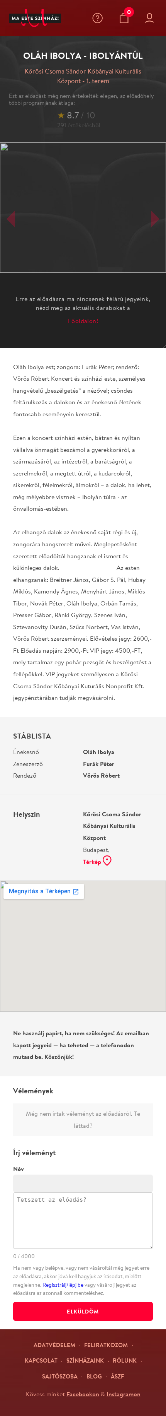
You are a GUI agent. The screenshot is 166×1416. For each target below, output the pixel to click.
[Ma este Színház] (35, 18)
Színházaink (85, 1360)
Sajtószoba (60, 1376)
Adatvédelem (54, 1345)
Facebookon (82, 1394)
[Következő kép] (155, 218)
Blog (94, 1376)
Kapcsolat (41, 1360)
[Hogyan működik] (99, 18)
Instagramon (124, 1394)
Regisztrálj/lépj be (62, 1284)
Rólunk (125, 1360)
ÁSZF (117, 1376)
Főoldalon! (83, 320)
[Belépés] (151, 18)
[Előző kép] (11, 218)
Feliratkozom (106, 1345)
